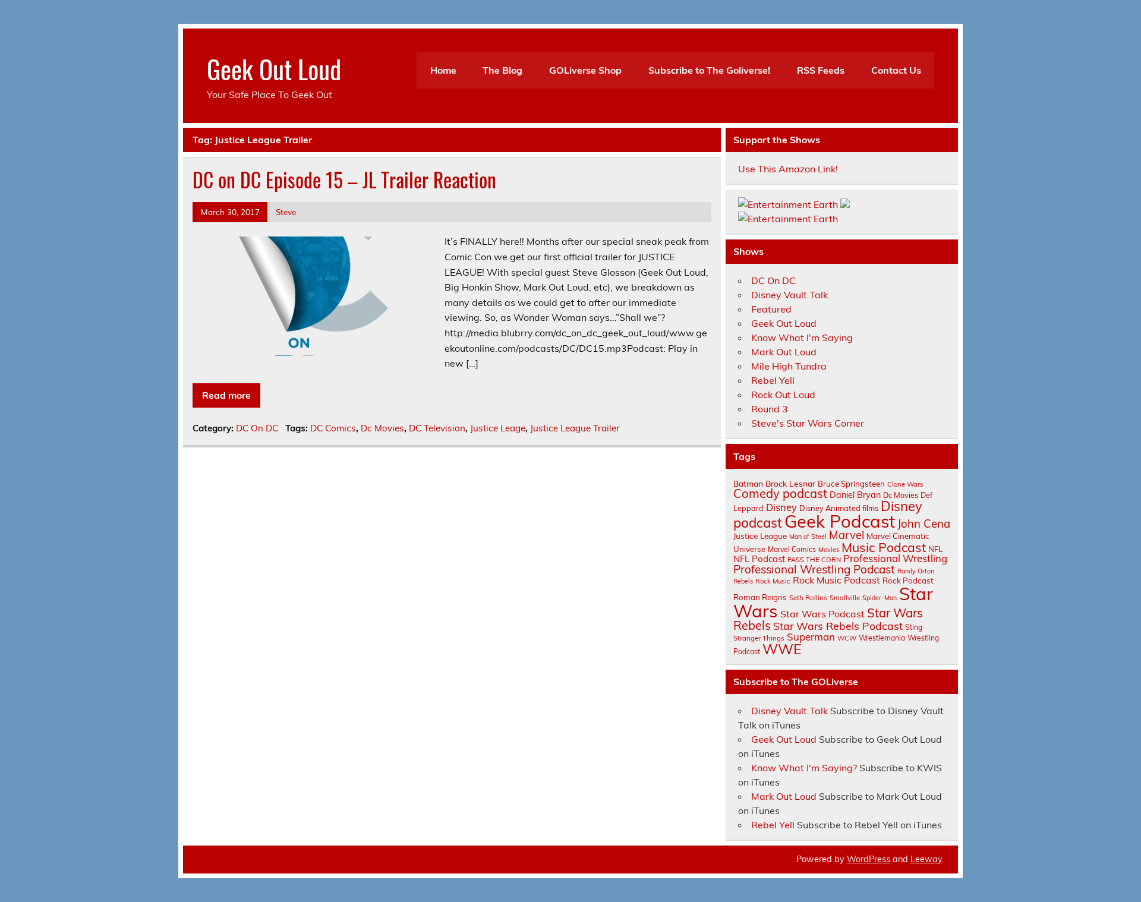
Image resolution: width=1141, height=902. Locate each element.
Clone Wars (905, 484)
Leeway (926, 859)
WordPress (868, 859)
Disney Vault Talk (789, 295)
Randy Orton (915, 571)
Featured (771, 309)
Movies (828, 549)
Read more (226, 395)
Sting (913, 627)
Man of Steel (808, 536)
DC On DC (257, 428)
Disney (781, 507)
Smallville (845, 598)
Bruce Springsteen (851, 483)
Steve (286, 212)
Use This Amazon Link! (788, 169)
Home (443, 70)
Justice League (760, 536)
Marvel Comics (792, 549)
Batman (748, 483)
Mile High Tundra (789, 366)
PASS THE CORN (814, 560)
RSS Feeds (820, 70)
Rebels (743, 581)
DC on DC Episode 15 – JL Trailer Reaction (344, 179)
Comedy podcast (780, 493)
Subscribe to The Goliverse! (709, 70)
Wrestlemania (882, 637)
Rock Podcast (908, 580)
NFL (935, 549)
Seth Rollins (808, 597)
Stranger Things (758, 637)
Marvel (846, 535)
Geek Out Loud (274, 68)
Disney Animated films (838, 508)
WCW (846, 638)
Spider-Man (879, 598)
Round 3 (769, 409)
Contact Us (896, 70)
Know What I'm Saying (802, 337)
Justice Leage (497, 428)
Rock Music (772, 581)
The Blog (502, 70)
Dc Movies (382, 428)
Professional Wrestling (895, 558)
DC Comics (333, 428)
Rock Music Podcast (836, 580)
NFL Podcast (759, 558)
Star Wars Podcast (822, 614)
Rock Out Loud (783, 394)
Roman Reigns (760, 597)
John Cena (923, 523)
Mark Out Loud (784, 352)
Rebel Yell (773, 380)
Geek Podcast (839, 521)
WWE (782, 649)
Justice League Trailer (575, 428)
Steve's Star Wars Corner (807, 423)
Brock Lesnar (790, 483)
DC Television (437, 428)
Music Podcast (883, 547)
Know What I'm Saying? (804, 768)
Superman (811, 636)
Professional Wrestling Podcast (814, 569)
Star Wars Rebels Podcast (838, 625)
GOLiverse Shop (585, 70)
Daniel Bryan (855, 495)
